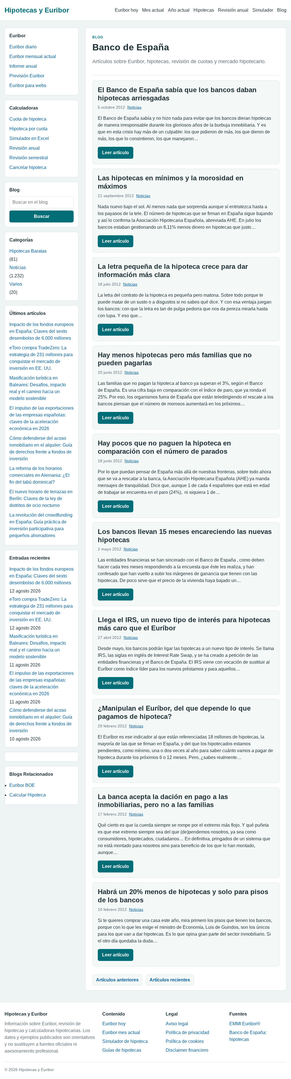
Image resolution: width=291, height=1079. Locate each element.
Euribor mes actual (121, 1032)
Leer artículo (115, 152)
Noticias (17, 267)
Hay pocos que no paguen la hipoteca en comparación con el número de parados (164, 447)
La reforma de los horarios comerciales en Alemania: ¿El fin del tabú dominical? (39, 475)
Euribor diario (23, 46)
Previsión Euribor (26, 75)
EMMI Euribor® (244, 1023)
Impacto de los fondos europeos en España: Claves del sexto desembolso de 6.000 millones (41, 331)
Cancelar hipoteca (27, 167)
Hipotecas (204, 10)
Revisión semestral (28, 157)
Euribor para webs (27, 85)
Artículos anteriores (117, 979)
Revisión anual (233, 10)
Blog (281, 10)
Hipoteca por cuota (28, 128)
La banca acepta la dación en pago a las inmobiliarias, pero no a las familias (163, 801)
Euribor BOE (22, 785)
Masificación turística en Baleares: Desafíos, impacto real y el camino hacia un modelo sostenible (37, 388)
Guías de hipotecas (121, 1050)
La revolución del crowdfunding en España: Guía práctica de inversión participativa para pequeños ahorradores (40, 525)
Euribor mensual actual (32, 56)
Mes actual (153, 10)
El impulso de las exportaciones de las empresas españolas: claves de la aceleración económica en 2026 (41, 418)
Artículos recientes (169, 979)
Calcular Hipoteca (27, 795)
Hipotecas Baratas (28, 251)
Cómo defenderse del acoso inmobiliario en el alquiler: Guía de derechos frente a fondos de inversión (40, 448)
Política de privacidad (187, 1032)
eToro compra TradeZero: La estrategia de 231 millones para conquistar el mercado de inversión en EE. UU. (41, 358)
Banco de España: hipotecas (248, 1036)
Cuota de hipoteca (27, 119)
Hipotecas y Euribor (37, 10)
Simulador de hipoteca (125, 1041)
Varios (15, 284)
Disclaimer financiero (187, 1050)
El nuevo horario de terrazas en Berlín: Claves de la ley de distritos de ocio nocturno (40, 498)
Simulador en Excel (29, 138)
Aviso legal (177, 1023)
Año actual (179, 10)
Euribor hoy (126, 10)
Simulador (262, 10)
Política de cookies (185, 1041)
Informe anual (23, 66)
